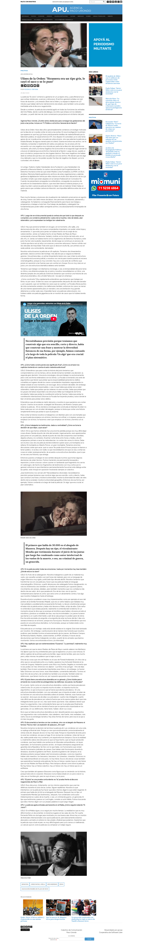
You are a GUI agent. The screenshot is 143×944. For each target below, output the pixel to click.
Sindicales (81, 16)
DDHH (61, 884)
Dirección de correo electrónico (54, 939)
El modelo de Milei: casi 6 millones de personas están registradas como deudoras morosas (113, 79)
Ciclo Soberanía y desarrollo (64, 19)
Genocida (25, 884)
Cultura (72, 16)
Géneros (49, 16)
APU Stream (37, 19)
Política (33, 16)
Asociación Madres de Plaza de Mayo (35, 889)
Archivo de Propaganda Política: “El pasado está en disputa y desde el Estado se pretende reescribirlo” (114, 152)
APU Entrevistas (47, 19)
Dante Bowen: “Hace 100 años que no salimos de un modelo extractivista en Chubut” (114, 139)
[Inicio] (71, 9)
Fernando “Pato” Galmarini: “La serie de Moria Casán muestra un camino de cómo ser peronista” (113, 126)
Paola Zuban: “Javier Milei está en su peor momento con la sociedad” (114, 91)
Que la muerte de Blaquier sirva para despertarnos (56, 918)
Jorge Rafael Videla (38, 884)
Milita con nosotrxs (28, 1)
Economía (41, 16)
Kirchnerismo (52, 884)
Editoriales (25, 16)
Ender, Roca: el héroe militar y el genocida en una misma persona (32, 919)
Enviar (89, 939)
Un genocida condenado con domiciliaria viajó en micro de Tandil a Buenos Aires (83, 919)
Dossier (88, 16)
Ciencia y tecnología (99, 16)
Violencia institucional (61, 16)
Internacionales (27, 19)
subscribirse (25, 930)
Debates (110, 16)
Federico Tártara (31, 89)
